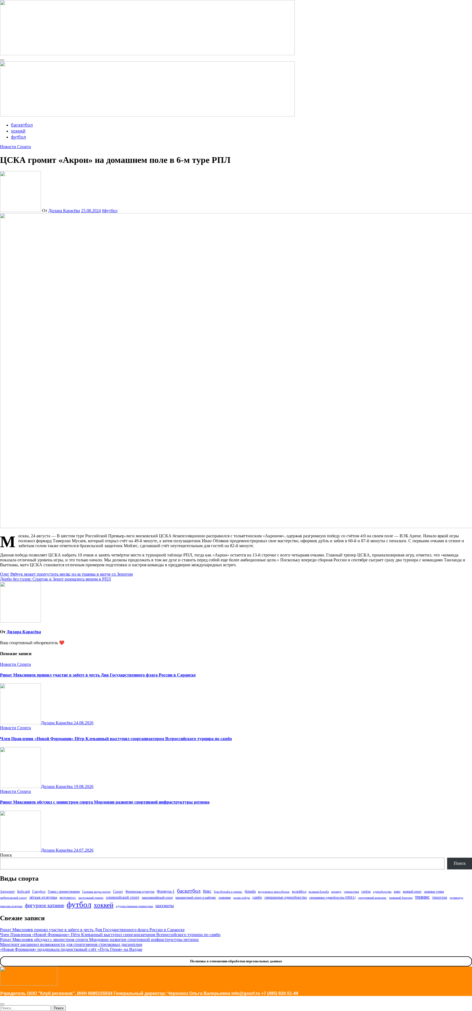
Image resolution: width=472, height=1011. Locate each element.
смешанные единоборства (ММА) (332, 897)
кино (397, 891)
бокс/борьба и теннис (228, 891)
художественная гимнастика (134, 906)
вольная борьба (319, 891)
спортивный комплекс (372, 897)
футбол (18, 137)
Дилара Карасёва (64, 210)
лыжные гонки (434, 891)
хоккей (18, 131)
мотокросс (68, 897)
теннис (422, 897)
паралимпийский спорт (157, 897)
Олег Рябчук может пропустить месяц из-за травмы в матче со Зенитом (66, 574)
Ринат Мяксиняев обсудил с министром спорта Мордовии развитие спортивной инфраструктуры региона (105, 802)
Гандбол (38, 891)
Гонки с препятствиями (64, 891)
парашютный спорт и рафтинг (195, 897)
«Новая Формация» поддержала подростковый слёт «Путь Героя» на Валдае (71, 949)
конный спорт (412, 891)
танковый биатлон (400, 897)
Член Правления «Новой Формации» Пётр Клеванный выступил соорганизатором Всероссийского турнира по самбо (116, 738)
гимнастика (351, 891)
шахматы (164, 905)
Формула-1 (166, 891)
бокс (207, 891)
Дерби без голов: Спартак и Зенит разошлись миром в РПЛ (55, 579)
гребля (366, 891)
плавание (225, 897)
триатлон (439, 897)
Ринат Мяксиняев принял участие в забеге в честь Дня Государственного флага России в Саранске (98, 675)
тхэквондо (456, 897)
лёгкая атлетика (43, 897)
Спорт (118, 891)
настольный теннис (91, 897)
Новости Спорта (15, 146)
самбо (257, 897)
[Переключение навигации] (2, 60)
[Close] (2, 1004)
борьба (250, 891)
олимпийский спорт (122, 897)
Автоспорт (7, 891)
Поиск (6, 855)
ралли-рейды (241, 897)
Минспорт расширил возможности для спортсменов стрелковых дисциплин (71, 944)
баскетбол (22, 125)
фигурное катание (44, 905)
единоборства (382, 891)
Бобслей (23, 891)
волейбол (299, 891)
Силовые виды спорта (96, 891)
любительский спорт (13, 897)
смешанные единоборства (285, 897)
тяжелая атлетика (11, 906)
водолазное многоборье (274, 891)
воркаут (336, 891)
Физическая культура (139, 891)
